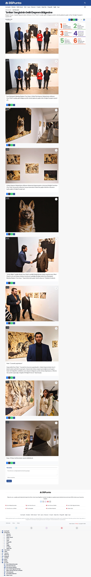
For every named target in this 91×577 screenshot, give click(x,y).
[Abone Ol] (84, 19)
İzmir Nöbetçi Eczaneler (12, 505)
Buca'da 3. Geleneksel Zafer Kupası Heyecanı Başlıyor (68, 41)
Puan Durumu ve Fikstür (12, 508)
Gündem (14, 7)
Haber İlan (44, 7)
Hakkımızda (8, 523)
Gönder (9, 481)
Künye (14, 523)
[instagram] (46, 528)
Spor (58, 7)
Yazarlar (6, 553)
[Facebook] (41, 502)
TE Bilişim (76, 523)
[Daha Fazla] (76, 20)
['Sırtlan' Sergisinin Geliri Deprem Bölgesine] (31, 38)
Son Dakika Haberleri (51, 508)
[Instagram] (46, 502)
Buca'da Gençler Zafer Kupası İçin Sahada (80, 27)
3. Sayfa (38, 7)
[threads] (77, 528)
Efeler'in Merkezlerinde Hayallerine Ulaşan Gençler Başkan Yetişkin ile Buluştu (81, 41)
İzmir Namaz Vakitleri (52, 505)
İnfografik (50, 7)
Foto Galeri (8, 10)
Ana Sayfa (7, 7)
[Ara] (85, 3)
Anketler (6, 557)
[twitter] (31, 528)
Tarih (25, 7)
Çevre (28, 7)
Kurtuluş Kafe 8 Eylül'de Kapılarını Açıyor (67, 34)
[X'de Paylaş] (72, 20)
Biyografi (6, 556)
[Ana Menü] (85, 7)
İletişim (18, 523)
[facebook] (16, 528)
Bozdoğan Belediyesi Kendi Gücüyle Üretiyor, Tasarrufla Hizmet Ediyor (67, 27)
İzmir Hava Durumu (31, 505)
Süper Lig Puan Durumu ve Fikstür (14, 570)
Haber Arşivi (70, 508)
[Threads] (50, 502)
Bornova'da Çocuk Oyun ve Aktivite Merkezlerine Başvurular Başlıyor (81, 34)
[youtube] (62, 528)
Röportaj (6, 554)
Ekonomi (33, 7)
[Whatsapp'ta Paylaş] (74, 20)
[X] (43, 502)
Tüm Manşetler (30, 508)
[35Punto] (13, 3)
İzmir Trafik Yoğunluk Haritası (74, 505)
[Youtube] (48, 502)
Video (5, 551)
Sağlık (54, 7)
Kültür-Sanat (20, 7)
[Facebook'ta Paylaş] (69, 20)
